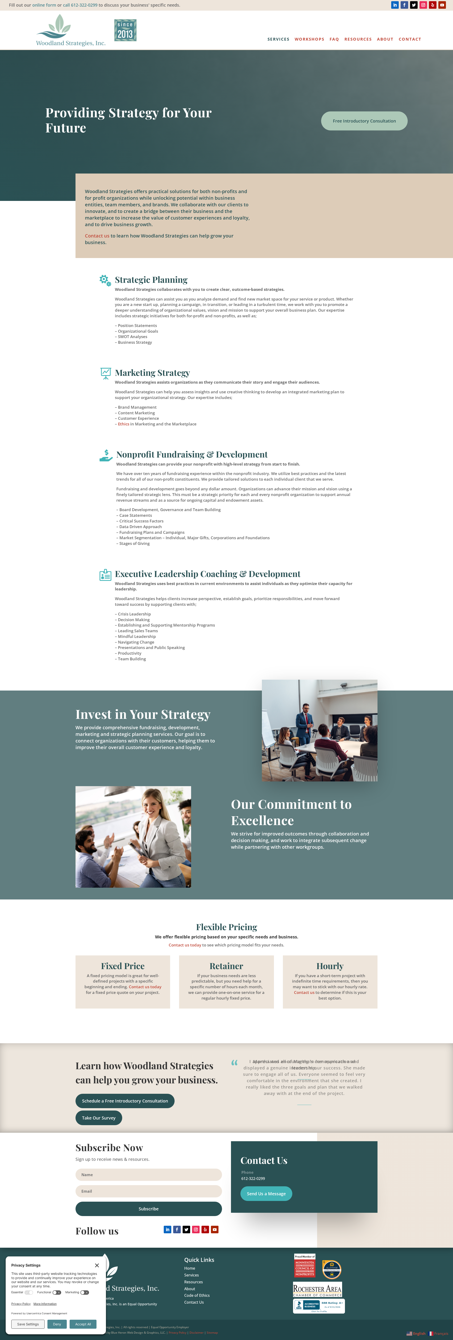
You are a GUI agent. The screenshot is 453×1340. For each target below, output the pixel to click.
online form (44, 5)
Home (189, 1268)
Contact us (97, 236)
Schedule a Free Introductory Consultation (125, 1101)
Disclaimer (196, 1333)
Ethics (123, 424)
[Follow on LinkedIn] (395, 5)
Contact (410, 40)
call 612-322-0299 (80, 5)
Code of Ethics (197, 1295)
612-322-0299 (252, 1178)
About (385, 40)
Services (278, 40)
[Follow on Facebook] (404, 5)
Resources (358, 40)
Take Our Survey (99, 1118)
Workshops (309, 40)
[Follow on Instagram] (423, 5)
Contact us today (185, 945)
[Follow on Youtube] (442, 5)
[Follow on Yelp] (432, 5)
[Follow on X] (414, 5)
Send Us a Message (266, 1193)
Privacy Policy (177, 1333)
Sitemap (212, 1333)
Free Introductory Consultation (364, 121)
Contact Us (194, 1302)
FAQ (334, 40)
